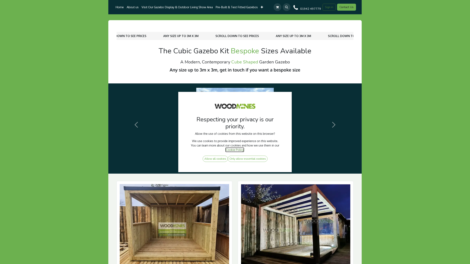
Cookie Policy (235, 150)
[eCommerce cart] (277, 7)
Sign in (329, 7)
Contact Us (346, 7)
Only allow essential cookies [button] (247, 159)
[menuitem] (119, 7)
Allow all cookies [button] (215, 159)
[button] (286, 7)
